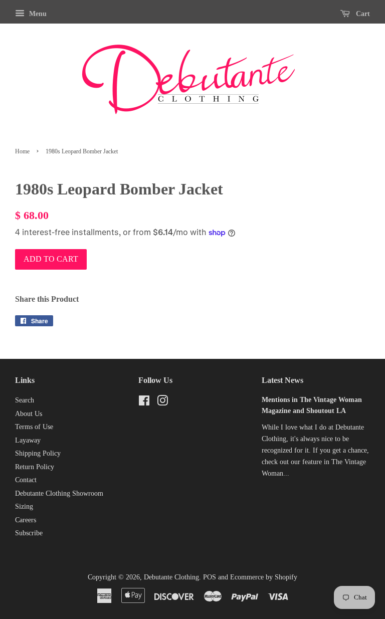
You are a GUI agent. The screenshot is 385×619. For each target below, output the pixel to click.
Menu (37, 14)
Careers (25, 520)
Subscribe (29, 533)
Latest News (282, 380)
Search (24, 400)
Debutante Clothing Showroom (59, 493)
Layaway (28, 440)
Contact (26, 480)
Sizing (24, 506)
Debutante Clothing (171, 577)
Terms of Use (34, 427)
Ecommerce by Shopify (263, 577)
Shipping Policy (38, 453)
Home (22, 151)
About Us (28, 414)
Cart (362, 14)
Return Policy (34, 467)
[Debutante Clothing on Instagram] (162, 402)
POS (209, 577)
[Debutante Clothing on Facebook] (144, 402)
